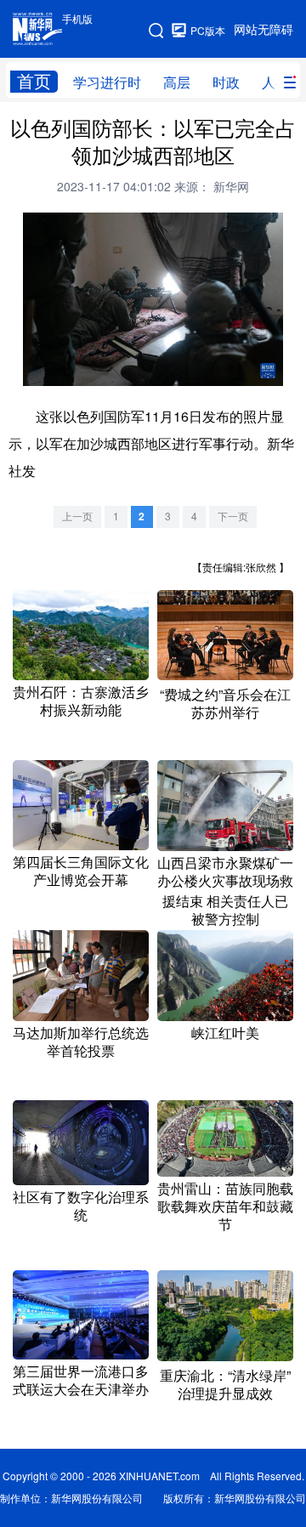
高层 (176, 82)
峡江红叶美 (225, 1033)
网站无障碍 (263, 30)
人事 (275, 82)
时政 (226, 82)
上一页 (77, 516)
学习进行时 (107, 82)
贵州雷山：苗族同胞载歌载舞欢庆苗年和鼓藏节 (225, 1206)
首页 (34, 81)
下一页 (233, 516)
